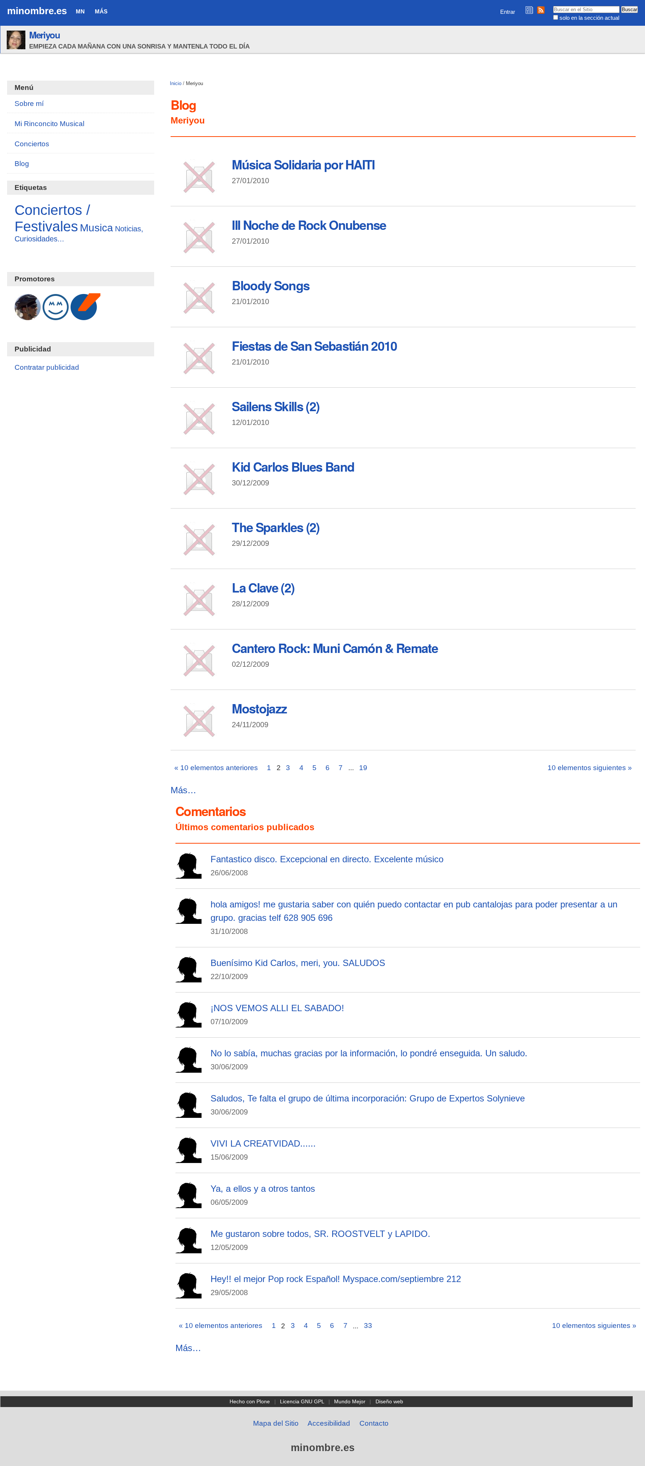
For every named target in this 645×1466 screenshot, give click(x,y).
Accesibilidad (329, 1423)
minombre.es (37, 11)
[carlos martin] (188, 919)
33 (368, 1325)
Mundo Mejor (349, 1401)
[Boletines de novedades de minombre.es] (529, 10)
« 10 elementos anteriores (216, 768)
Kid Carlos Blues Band (293, 466)
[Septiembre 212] (188, 1293)
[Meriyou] (188, 1023)
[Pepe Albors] (188, 874)
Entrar (507, 12)
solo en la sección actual (589, 18)
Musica (96, 228)
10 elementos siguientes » (590, 768)
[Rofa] (188, 1113)
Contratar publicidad (47, 367)
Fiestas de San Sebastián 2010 (314, 345)
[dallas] (188, 1248)
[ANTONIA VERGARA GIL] (188, 1158)
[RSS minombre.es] (541, 10)
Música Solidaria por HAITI (303, 164)
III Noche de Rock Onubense (309, 225)
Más (101, 11)
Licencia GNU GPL (302, 1401)
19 (363, 768)
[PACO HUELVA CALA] (188, 977)
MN (80, 11)
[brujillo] (188, 1203)
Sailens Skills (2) (275, 406)
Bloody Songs (270, 285)
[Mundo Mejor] (56, 316)
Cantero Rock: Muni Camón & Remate (335, 648)
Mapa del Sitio (276, 1423)
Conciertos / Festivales (52, 218)
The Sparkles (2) (275, 527)
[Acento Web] (85, 316)
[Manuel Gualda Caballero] (28, 316)
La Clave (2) (263, 587)
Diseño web (389, 1401)
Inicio (175, 83)
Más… (183, 790)
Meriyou (44, 34)
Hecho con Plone (250, 1401)
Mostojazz (259, 708)
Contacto (374, 1423)
